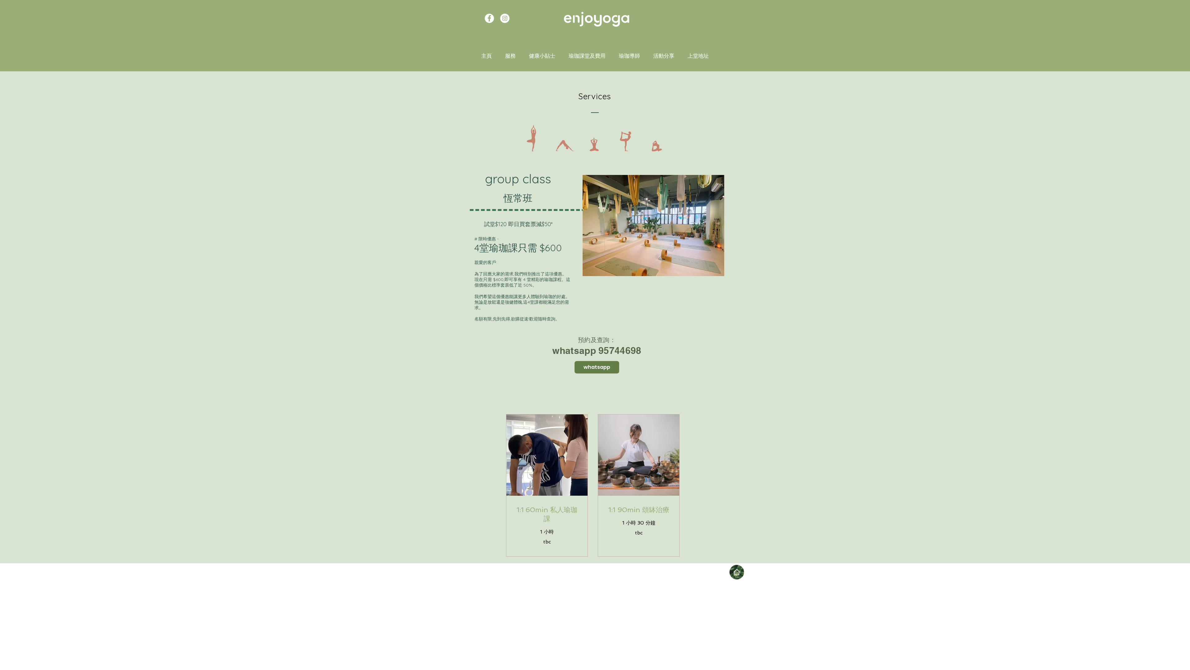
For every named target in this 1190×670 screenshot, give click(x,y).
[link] (547, 514)
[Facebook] (489, 18)
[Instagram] (504, 18)
